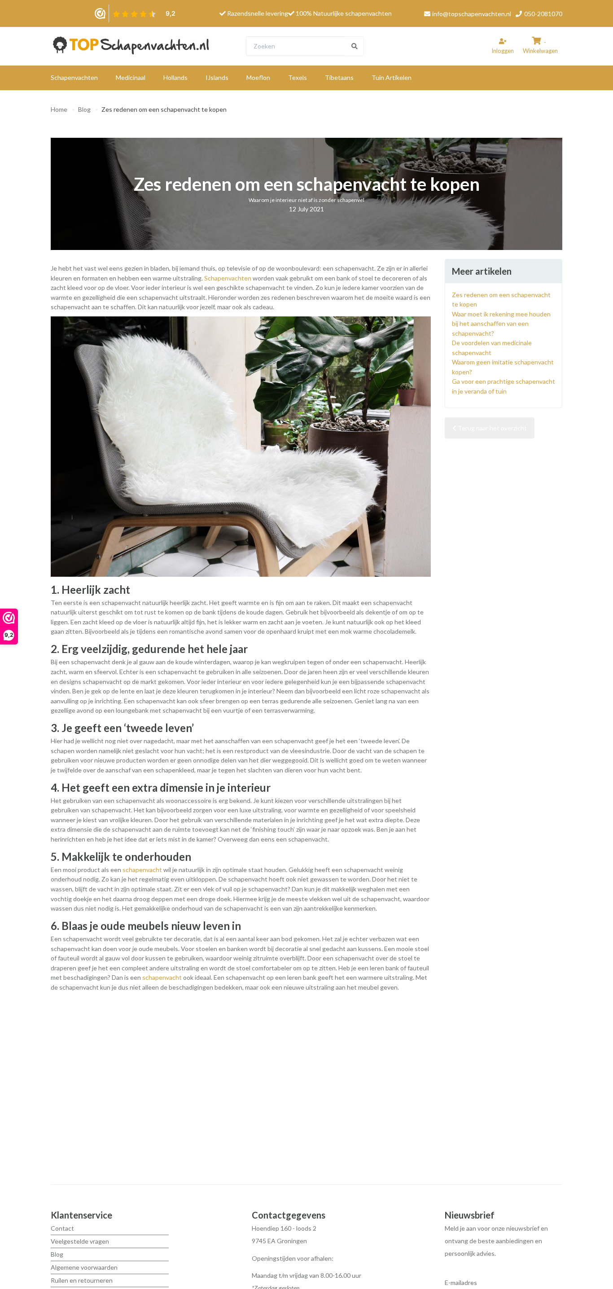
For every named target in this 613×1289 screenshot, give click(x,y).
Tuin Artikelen (392, 77)
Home (59, 109)
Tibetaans (339, 77)
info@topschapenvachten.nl (471, 14)
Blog (84, 109)
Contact (62, 1228)
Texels (297, 77)
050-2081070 (542, 14)
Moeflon (258, 77)
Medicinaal (130, 77)
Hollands (175, 77)
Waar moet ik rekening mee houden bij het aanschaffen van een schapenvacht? (501, 323)
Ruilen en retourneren (82, 1280)
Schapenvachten (74, 77)
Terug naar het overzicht (491, 428)
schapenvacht (142, 869)
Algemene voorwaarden (84, 1267)
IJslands (217, 77)
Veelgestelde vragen (80, 1241)
